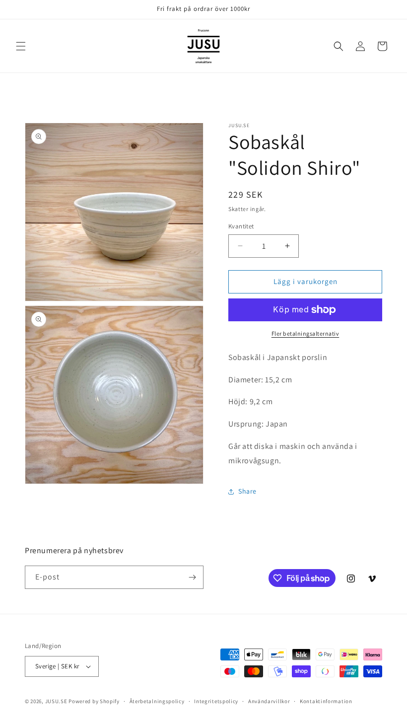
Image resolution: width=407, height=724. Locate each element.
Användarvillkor (269, 701)
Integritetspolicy (216, 701)
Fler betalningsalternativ (305, 333)
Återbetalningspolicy (157, 701)
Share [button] (247, 491)
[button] (21, 46)
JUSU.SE (56, 701)
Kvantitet (241, 226)
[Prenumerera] (192, 577)
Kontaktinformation (326, 701)
